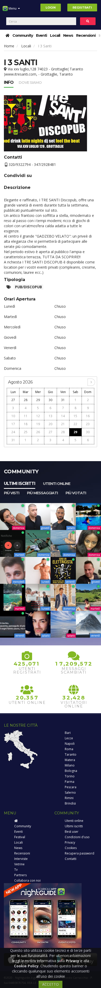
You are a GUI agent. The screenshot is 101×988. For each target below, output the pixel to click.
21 (63, 424)
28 (25, 400)
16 (88, 416)
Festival (19, 837)
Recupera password (79, 853)
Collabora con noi (27, 880)
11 (25, 416)
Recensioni (86, 35)
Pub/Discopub (28, 286)
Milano (70, 765)
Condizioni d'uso (77, 837)
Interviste (21, 859)
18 (25, 424)
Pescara (70, 787)
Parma (69, 781)
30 (50, 400)
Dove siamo (30, 82)
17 (13, 424)
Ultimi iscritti (19, 483)
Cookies (71, 848)
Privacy (70, 842)
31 (63, 400)
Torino (70, 776)
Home (9, 45)
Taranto (70, 754)
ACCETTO (50, 984)
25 (25, 432)
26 (38, 432)
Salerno (70, 792)
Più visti (11, 493)
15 (75, 416)
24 (13, 432)
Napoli (70, 743)
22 (75, 424)
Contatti (70, 859)
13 (50, 416)
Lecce (69, 738)
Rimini (69, 798)
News (68, 35)
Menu (12, 8)
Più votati (76, 493)
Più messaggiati (42, 493)
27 (13, 400)
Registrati (82, 7)
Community (22, 35)
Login (51, 7)
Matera (70, 760)
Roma (69, 749)
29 (38, 400)
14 (63, 416)
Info (8, 82)
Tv (16, 869)
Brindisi (70, 803)
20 (50, 424)
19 (38, 424)
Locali (55, 35)
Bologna (71, 771)
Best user (71, 831)
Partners (20, 875)
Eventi (41, 35)
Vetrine (19, 864)
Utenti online (56, 483)
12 (38, 416)
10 (13, 416)
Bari (68, 733)
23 (88, 424)
